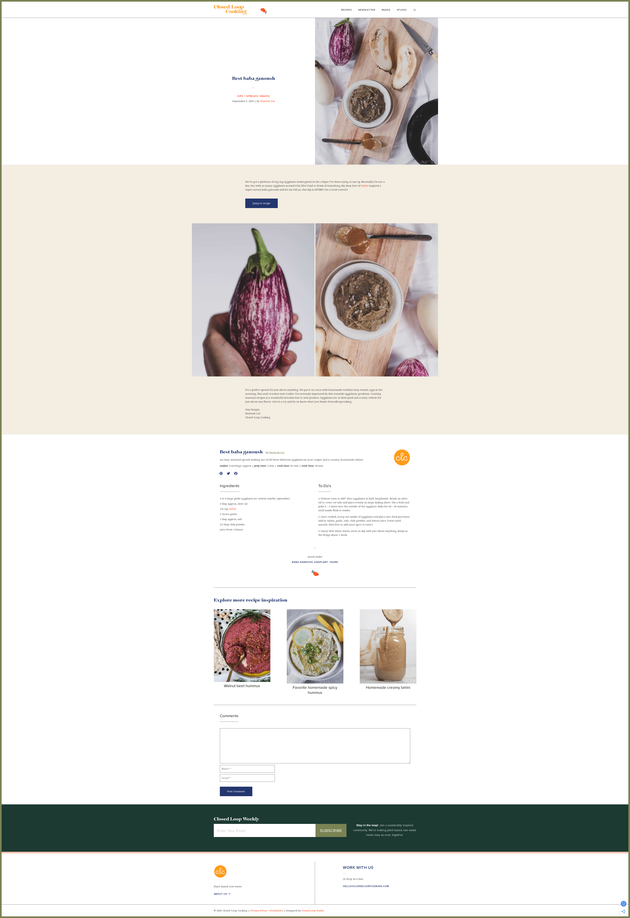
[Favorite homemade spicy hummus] (315, 682)
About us (222, 894)
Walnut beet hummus (242, 685)
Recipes (346, 9)
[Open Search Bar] (414, 10)
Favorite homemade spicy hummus (315, 690)
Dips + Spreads (247, 96)
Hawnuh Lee (267, 101)
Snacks (265, 96)
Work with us (358, 867)
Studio (402, 9)
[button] (344, 896)
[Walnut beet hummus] (242, 681)
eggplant (321, 562)
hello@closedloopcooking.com (366, 886)
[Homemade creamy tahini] (388, 682)
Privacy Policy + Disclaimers (266, 910)
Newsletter (366, 9)
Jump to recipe (261, 203)
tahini (364, 186)
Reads (386, 9)
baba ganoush (302, 562)
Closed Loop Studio (313, 910)
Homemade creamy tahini (388, 687)
